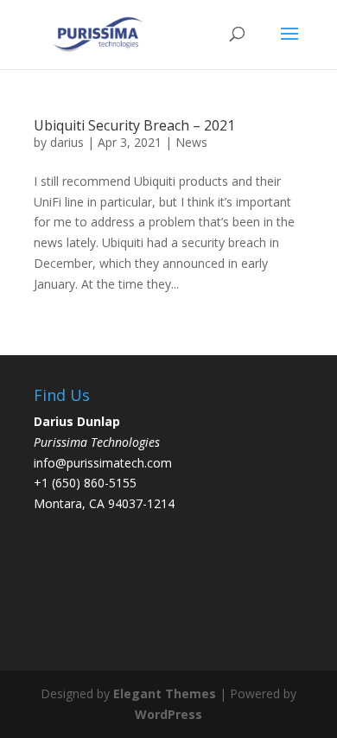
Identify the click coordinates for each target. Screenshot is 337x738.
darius (67, 142)
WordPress (168, 714)
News (191, 142)
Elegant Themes (164, 693)
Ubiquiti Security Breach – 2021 (134, 125)
